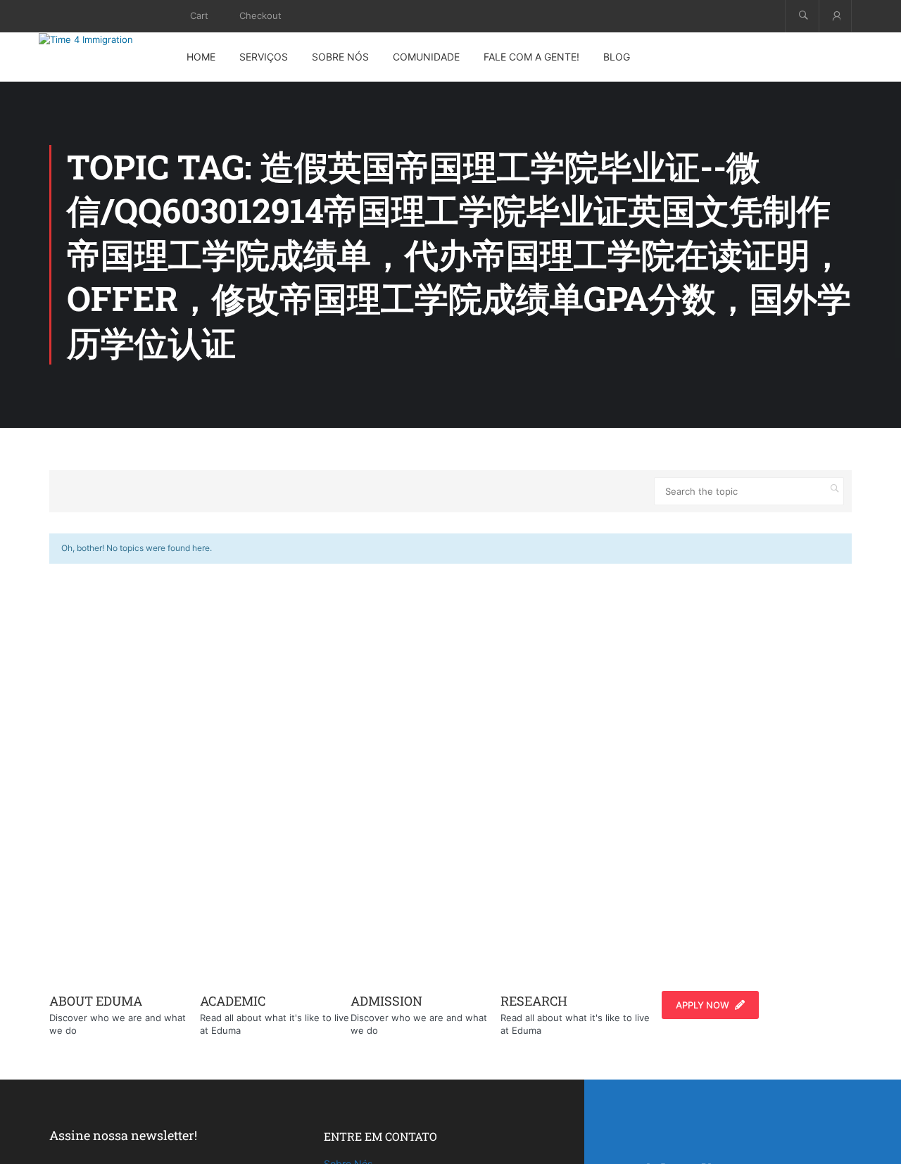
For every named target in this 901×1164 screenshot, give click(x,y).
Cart (199, 15)
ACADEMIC (232, 1000)
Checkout (260, 15)
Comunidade (426, 57)
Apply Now (702, 1005)
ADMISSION (386, 1000)
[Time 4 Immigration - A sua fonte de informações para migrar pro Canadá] (102, 39)
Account (835, 16)
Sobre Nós (340, 57)
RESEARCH (533, 1000)
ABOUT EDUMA (95, 1000)
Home (201, 57)
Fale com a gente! (531, 57)
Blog (616, 57)
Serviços (263, 57)
